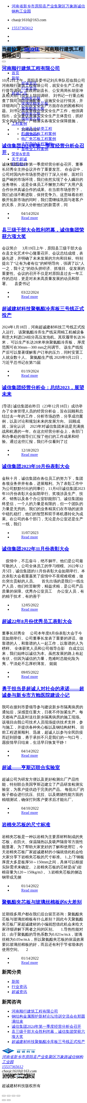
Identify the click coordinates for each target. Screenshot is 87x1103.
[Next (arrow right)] (9, 1100)
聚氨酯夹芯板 (32, 108)
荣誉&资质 (21, 154)
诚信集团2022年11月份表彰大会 (35, 548)
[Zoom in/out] (18, 1095)
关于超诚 (19, 159)
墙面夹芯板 (31, 118)
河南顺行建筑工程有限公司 (31, 68)
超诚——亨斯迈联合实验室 (31, 767)
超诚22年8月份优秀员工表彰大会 (37, 621)
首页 (15, 73)
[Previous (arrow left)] (4, 1100)
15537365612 (22, 28)
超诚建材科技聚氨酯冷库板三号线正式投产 (48, 1042)
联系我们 (19, 164)
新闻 (15, 78)
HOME (32, 49)
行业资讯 (29, 88)
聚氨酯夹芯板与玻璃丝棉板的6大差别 (42, 902)
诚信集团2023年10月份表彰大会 (36, 466)
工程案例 (19, 124)
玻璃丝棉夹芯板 (34, 103)
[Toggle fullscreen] (13, 1095)
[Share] (9, 1095)
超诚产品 (19, 93)
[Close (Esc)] (4, 1095)
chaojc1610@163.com (29, 20)
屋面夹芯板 (31, 113)
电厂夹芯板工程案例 (38, 139)
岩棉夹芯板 (31, 98)
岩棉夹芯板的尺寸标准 (26, 824)
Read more (29, 134)
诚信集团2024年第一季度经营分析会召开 (46, 1026)
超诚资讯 (29, 83)
